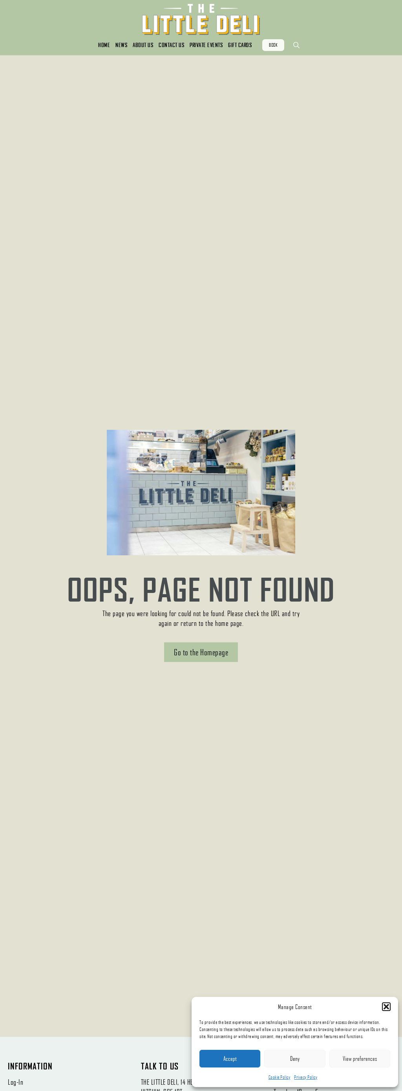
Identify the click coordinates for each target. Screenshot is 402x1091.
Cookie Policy (280, 1077)
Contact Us (171, 45)
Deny (295, 1058)
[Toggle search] (296, 45)
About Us (143, 45)
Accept (230, 1058)
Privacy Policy (305, 1077)
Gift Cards (240, 45)
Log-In (15, 1082)
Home (104, 45)
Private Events (206, 45)
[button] (386, 1007)
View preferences (360, 1058)
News (121, 45)
